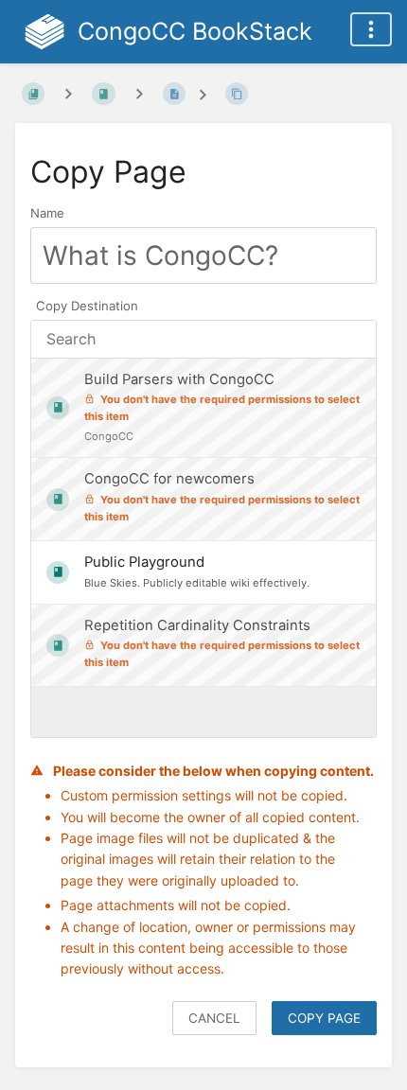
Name (47, 212)
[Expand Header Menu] (371, 29)
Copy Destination (87, 305)
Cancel (214, 1018)
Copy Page (324, 1018)
